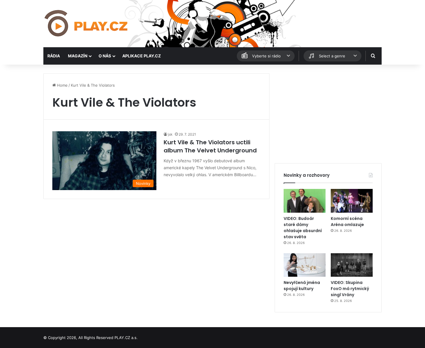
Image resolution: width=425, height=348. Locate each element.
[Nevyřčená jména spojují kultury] (305, 265)
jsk (170, 134)
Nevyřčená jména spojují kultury (302, 285)
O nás (105, 55)
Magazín (77, 55)
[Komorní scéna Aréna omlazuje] (352, 201)
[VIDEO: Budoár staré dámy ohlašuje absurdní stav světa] (305, 201)
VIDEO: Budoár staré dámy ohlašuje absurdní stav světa (303, 228)
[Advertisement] (328, 113)
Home (62, 85)
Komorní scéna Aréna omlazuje (347, 221)
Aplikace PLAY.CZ (141, 55)
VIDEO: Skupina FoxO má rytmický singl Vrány (350, 289)
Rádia (53, 55)
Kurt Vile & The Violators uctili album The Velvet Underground (210, 146)
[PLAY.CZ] (86, 24)
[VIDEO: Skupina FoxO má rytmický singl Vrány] (352, 265)
